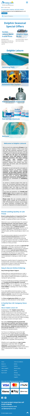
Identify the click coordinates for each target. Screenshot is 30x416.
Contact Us (4, 13)
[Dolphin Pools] (7, 3)
